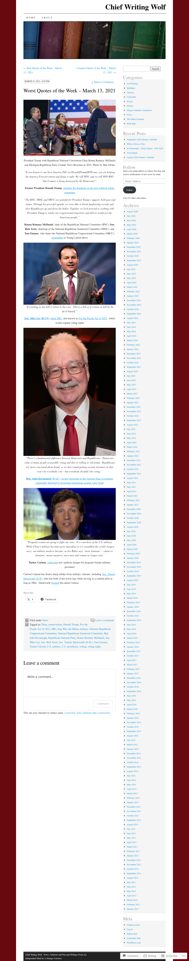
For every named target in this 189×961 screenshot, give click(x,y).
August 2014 (132, 771)
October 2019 (133, 571)
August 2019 (132, 580)
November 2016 (134, 682)
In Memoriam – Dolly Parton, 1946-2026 (145, 148)
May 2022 (131, 437)
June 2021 (131, 482)
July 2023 (131, 375)
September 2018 (134, 620)
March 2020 (132, 549)
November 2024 (134, 304)
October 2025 (133, 255)
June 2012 (131, 886)
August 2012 (132, 877)
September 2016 (134, 691)
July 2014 (131, 775)
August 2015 (132, 735)
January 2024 (133, 349)
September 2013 (134, 819)
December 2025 (134, 246)
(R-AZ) (43, 478)
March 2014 (132, 793)
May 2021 (131, 486)
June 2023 (131, 380)
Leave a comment (104, 620)
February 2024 (133, 344)
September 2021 (134, 473)
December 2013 (134, 806)
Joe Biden (73, 629)
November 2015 (134, 722)
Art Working (132, 83)
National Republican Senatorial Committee (80, 633)
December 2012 (134, 859)
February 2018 (133, 642)
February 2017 (133, 668)
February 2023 (133, 397)
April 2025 (131, 282)
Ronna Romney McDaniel (90, 637)
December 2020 (134, 509)
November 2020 (134, 513)
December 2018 (134, 611)
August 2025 (132, 264)
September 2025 (134, 260)
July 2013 (131, 828)
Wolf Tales (131, 123)
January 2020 (133, 557)
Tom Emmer (100, 642)
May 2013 (131, 837)
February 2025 (133, 291)
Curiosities (131, 96)
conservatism (55, 624)
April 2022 (131, 442)
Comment (103, 703)
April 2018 (131, 633)
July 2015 (131, 740)
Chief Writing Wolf (135, 6)
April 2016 (131, 704)
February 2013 (133, 851)
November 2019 (134, 566)
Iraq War (62, 629)
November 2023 (134, 357)
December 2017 (134, 651)
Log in (130, 929)
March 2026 (132, 233)
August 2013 (132, 824)
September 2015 (134, 731)
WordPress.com (134, 942)
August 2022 (132, 424)
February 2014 (133, 797)
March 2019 (132, 597)
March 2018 (132, 637)
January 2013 (133, 855)
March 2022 (132, 446)
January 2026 (133, 242)
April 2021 (131, 491)
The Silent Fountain (135, 119)
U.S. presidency (70, 646)
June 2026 (131, 220)
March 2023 (132, 393)
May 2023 (131, 384)
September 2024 (134, 313)
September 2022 (134, 420)
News (45, 620)
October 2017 (133, 655)
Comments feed (133, 938)
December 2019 (134, 562)
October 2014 (133, 762)
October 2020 (133, 517)
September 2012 (134, 873)
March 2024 (132, 340)
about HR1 (56, 318)
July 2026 (131, 215)
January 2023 (133, 402)
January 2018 (133, 646)
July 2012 (131, 882)
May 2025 (131, 278)
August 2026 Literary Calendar (140, 157)
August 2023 (132, 371)
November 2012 (134, 864)
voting (83, 646)
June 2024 (131, 326)
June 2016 (131, 695)
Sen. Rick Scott (49, 642)
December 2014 (134, 753)
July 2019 (131, 584)
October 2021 (133, 469)
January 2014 (133, 802)
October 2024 (133, 309)
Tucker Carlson (38, 646)
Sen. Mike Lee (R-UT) (36, 318)
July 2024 (131, 322)
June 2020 (131, 535)
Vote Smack (132, 152)
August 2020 (132, 526)
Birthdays (131, 87)
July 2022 (131, 429)
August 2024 (132, 318)
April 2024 (131, 335)
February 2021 (133, 500)
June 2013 (131, 833)
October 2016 (133, 686)
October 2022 (133, 415)
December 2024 (134, 300)
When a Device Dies (136, 143)
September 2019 (134, 575)
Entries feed (132, 933)
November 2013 (134, 811)
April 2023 (131, 389)
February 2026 (133, 238)
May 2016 (131, 700)
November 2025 (134, 251)
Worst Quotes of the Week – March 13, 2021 (69, 90)
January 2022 (133, 455)
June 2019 (131, 588)
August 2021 (132, 477)
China (44, 624)
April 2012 (131, 895)
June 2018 (131, 624)
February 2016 (133, 713)
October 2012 (133, 868)
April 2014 (131, 788)
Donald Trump (71, 624)
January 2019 (133, 606)
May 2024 (131, 331)
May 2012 (131, 891)
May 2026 (131, 224)
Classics (130, 92)
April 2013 (131, 842)
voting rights (94, 646)
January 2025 (133, 295)
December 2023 (134, 353)
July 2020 (131, 531)
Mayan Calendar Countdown (139, 110)
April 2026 (131, 229)
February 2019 (133, 602)
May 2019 (131, 593)
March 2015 (132, 744)
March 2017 (132, 664)
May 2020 (131, 540)
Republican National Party (62, 637)
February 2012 (133, 904)
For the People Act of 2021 (93, 318)
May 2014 (131, 784)
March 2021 (132, 495)
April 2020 (131, 544)
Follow (129, 167)
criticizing (52, 562)
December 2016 (134, 677)
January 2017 (133, 673)
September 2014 (134, 766)
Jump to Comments (102, 82)
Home (31, 17)
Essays (130, 101)
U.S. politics (53, 646)
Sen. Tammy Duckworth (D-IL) (75, 642)
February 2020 (133, 553)
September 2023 (134, 366)
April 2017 (131, 660)
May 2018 (131, 628)
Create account (133, 924)
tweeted (55, 583)
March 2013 (132, 846)
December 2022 (134, 406)
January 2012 (133, 908)
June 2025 (131, 273)
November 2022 (134, 411)
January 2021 (133, 504)
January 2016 (133, 717)
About (47, 17)
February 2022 (133, 451)
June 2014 (131, 779)
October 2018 (133, 615)
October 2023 (133, 362)
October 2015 (133, 726)
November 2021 (134, 464)
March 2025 (132, 286)
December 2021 (134, 460)
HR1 (53, 629)
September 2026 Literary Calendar (142, 139)
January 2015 (133, 748)
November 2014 (134, 757)
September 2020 (134, 522)
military (84, 629)
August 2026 (132, 211)
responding (57, 237)
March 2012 (132, 899)
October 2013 (133, 815)
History (130, 105)
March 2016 (132, 708)
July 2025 (131, 269)
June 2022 (131, 433)
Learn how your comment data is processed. (87, 712)
